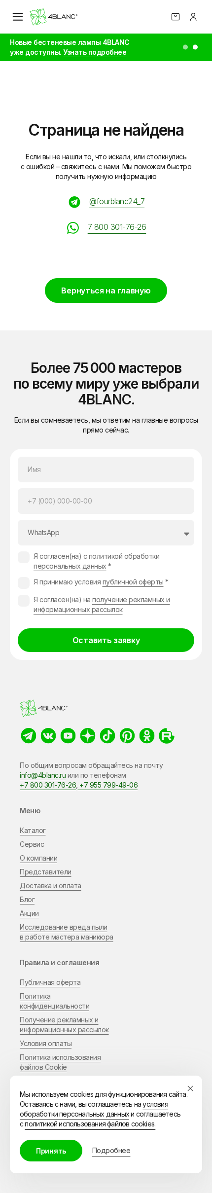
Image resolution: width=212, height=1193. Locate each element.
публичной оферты (133, 582)
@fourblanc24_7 (116, 201)
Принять (51, 1151)
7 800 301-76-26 (117, 227)
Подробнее (111, 1150)
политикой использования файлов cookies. (90, 1124)
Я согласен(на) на (102, 604)
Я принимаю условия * (101, 582)
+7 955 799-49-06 (108, 785)
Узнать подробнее (94, 52)
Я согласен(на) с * (96, 561)
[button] (185, 47)
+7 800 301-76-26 (48, 785)
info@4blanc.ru (43, 775)
